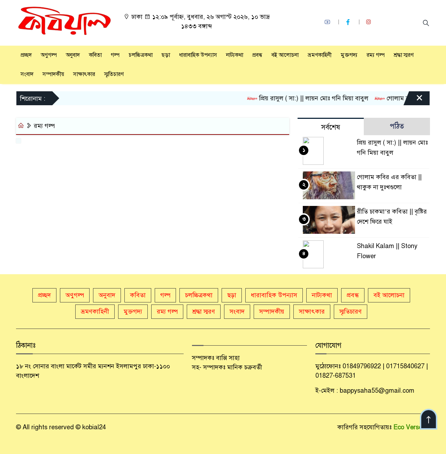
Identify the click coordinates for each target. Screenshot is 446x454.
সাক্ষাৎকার (84, 74)
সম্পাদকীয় (53, 74)
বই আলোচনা (285, 55)
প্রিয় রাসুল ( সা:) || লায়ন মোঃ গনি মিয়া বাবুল (307, 98)
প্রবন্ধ (257, 55)
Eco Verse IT (411, 427)
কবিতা (95, 55)
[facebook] (349, 22)
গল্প (115, 55)
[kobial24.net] (64, 22)
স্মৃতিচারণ (114, 74)
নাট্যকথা (234, 55)
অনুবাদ (73, 55)
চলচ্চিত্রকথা (141, 55)
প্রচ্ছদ (26, 55)
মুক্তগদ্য (349, 55)
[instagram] (369, 22)
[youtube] (328, 22)
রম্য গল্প (376, 55)
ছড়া (166, 55)
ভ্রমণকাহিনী (320, 55)
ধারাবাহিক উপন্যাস (198, 55)
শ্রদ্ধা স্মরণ (404, 55)
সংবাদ (27, 74)
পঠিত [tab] (397, 126)
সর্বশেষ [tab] (330, 127)
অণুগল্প (49, 55)
